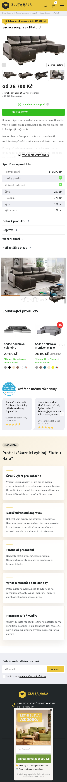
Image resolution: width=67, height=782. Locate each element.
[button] (62, 345)
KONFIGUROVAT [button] (20, 112)
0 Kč (55, 3)
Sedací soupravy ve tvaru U (27, 13)
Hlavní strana (7, 13)
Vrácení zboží (11, 239)
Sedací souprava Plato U (50, 13)
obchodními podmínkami (32, 676)
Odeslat (55, 669)
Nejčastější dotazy (14, 248)
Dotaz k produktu (14, 221)
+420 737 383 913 (38, 21)
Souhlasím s (26, 676)
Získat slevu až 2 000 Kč (34, 758)
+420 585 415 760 (26, 705)
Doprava (7, 230)
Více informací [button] (32, 93)
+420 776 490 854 (46, 703)
